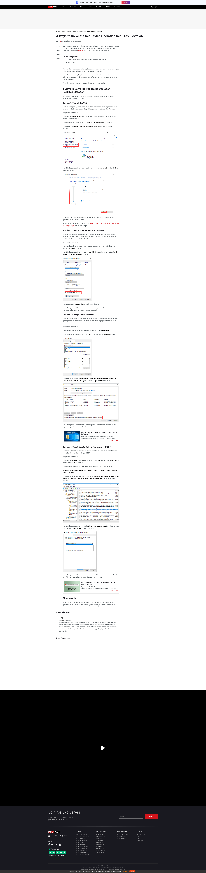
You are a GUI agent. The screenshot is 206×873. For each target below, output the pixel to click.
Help (138, 838)
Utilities (63, 7)
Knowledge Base (100, 852)
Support (98, 6)
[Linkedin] (56, 845)
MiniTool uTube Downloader (82, 846)
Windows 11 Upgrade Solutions (124, 834)
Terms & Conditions (105, 865)
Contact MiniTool (141, 834)
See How (126, 2)
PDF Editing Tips (99, 842)
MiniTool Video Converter (81, 848)
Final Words (71, 62)
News (63, 31)
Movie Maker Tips (100, 844)
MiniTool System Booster (81, 840)
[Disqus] (87, 662)
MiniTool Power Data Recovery (82, 836)
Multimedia (73, 7)
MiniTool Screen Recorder (81, 850)
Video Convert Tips (100, 848)
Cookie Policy (124, 871)
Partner (90, 7)
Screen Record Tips (100, 850)
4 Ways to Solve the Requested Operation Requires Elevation (87, 60)
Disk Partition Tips (100, 834)
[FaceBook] (49, 845)
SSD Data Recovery (121, 836)
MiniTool (80, 50)
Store (108, 7)
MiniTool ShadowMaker (81, 838)
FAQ (138, 836)
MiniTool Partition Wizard (81, 834)
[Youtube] (60, 845)
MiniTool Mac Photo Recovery (82, 854)
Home (58, 31)
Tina (59, 41)
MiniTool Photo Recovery (81, 852)
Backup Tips (99, 838)
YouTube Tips (99, 846)
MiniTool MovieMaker (80, 844)
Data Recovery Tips (100, 836)
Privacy (98, 865)
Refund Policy (140, 840)
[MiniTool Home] (53, 6)
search (152, 7)
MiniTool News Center (121, 838)
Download (118, 7)
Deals (82, 7)
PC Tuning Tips (99, 840)
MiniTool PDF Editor (80, 842)
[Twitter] (52, 845)
